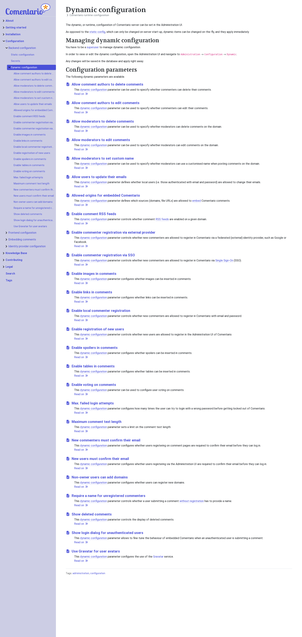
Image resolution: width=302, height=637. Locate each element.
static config (97, 32)
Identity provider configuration (27, 246)
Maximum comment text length (31, 183)
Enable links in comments (28, 140)
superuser (93, 47)
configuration (97, 573)
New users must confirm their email (34, 195)
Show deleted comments (28, 214)
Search (10, 273)
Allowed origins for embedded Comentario (35, 110)
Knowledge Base (16, 253)
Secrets (15, 61)
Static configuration (22, 54)
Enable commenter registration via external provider (35, 122)
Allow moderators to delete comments (35, 85)
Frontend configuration (22, 232)
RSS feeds (162, 219)
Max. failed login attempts (28, 177)
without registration (191, 501)
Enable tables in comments (29, 165)
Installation (13, 34)
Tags (9, 280)
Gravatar (158, 556)
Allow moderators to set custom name (35, 98)
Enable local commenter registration (34, 146)
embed (196, 200)
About (10, 20)
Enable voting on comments (29, 171)
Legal (9, 266)
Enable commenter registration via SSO (35, 128)
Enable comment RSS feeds (29, 116)
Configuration (15, 41)
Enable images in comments (30, 134)
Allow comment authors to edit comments (35, 79)
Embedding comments (22, 239)
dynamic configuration (93, 89)
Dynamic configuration (24, 67)
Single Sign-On (224, 260)
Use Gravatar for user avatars (30, 226)
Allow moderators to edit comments (34, 91)
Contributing (14, 260)
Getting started (16, 27)
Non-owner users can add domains (33, 201)
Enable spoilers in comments (30, 159)
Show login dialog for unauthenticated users (35, 220)
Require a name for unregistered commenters (35, 208)
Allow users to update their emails (33, 104)
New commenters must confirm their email (35, 189)
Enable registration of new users (32, 153)
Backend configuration (22, 48)
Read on (79, 94)
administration (81, 573)
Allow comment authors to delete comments (35, 73)
